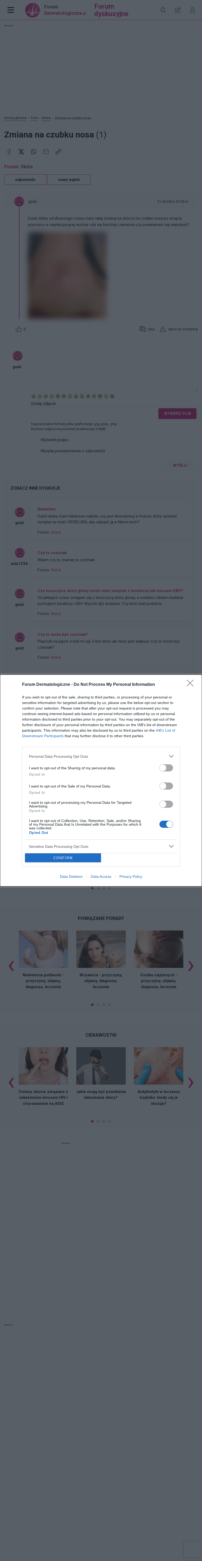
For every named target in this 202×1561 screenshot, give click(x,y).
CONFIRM (63, 858)
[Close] (192, 685)
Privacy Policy (130, 876)
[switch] (166, 767)
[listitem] (101, 756)
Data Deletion (71, 876)
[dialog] (101, 780)
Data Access (101, 876)
